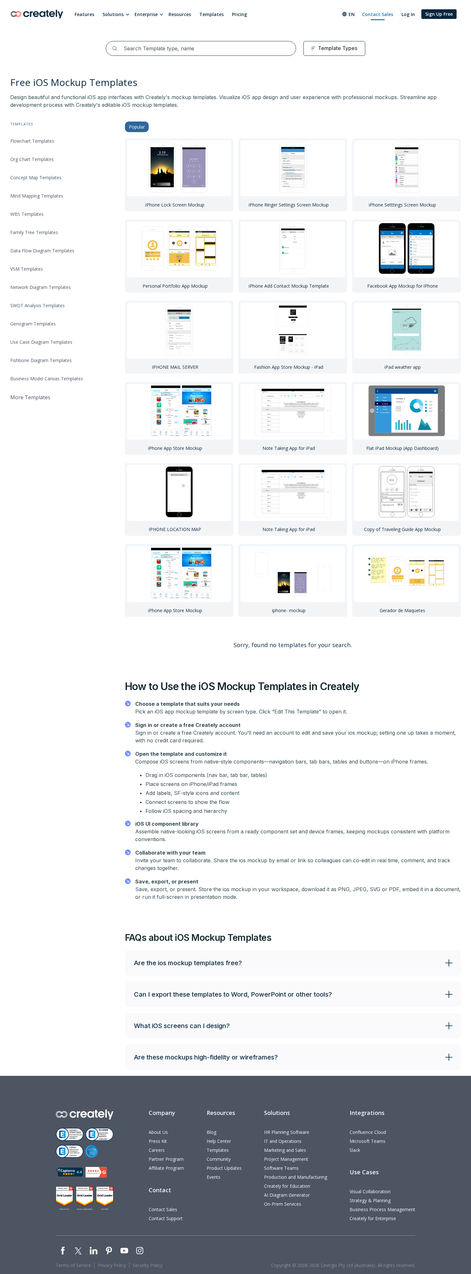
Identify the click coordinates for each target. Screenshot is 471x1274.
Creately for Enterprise (373, 1218)
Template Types (337, 48)
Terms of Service (73, 1265)
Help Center (219, 1141)
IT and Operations (283, 1141)
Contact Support (166, 1218)
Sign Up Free (439, 14)
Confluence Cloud (368, 1132)
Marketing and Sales (285, 1150)
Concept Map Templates (36, 177)
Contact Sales (377, 14)
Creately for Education (287, 1186)
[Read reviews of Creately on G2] (96, 1172)
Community (219, 1159)
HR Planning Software (286, 1132)
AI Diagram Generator (287, 1195)
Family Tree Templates (34, 232)
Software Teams (281, 1168)
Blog (211, 1132)
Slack (355, 1150)
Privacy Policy (112, 1265)
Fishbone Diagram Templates (41, 360)
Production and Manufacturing (295, 1177)
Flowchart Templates (32, 141)
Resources (180, 14)
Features (84, 14)
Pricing (239, 14)
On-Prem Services (282, 1204)
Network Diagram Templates (40, 287)
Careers (157, 1150)
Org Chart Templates (32, 159)
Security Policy (147, 1265)
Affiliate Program (166, 1168)
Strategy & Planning (370, 1200)
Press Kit (158, 1141)
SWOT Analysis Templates (37, 305)
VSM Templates (26, 269)
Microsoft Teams (367, 1141)
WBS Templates (27, 214)
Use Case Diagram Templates (41, 342)
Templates (211, 14)
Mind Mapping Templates (36, 196)
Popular (137, 127)
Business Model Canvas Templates (46, 378)
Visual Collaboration (370, 1191)
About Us (158, 1132)
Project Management (286, 1159)
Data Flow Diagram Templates (42, 251)
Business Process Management (382, 1209)
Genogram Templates (33, 324)
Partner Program (166, 1159)
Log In (408, 14)
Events (213, 1177)
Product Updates (224, 1168)
